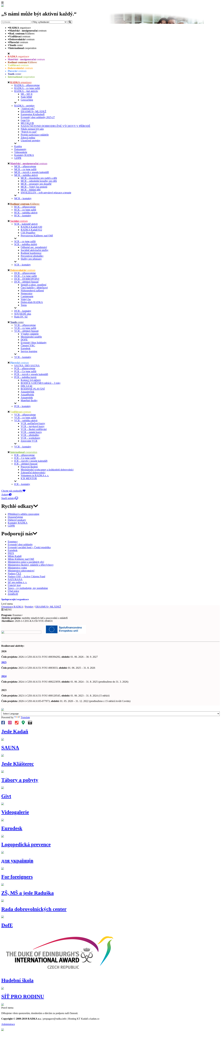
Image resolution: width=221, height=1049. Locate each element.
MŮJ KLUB (27, 123)
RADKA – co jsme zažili (27, 88)
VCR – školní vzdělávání (34, 429)
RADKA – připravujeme (27, 85)
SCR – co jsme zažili (25, 241)
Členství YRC (28, 345)
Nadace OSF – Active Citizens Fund (26, 576)
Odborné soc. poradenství (34, 247)
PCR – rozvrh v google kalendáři (31, 374)
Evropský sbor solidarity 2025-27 (38, 117)
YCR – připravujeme (25, 325)
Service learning (29, 351)
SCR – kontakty (22, 264)
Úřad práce (13, 591)
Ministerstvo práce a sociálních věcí (26, 562)
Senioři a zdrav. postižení (33, 284)
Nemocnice (26, 293)
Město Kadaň (15, 556)
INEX (11, 553)
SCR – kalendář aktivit (26, 224)
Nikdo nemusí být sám (32, 129)
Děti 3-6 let (26, 386)
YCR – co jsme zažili (25, 328)
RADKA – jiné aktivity (26, 91)
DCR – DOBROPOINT (26, 279)
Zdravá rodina (28, 137)
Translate (25, 717)
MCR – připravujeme (25, 166)
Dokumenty (20, 149)
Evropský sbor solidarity (20, 544)
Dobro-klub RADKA (32, 302)
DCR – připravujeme (25, 273)
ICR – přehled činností (25, 463)
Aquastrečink (27, 391)
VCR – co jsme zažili (25, 417)
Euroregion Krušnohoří (32, 114)
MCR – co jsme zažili (25, 169)
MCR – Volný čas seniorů (34, 186)
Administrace (8, 1024)
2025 (3, 662)
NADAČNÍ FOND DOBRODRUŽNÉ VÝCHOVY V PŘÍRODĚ (55, 126)
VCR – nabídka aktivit (25, 420)
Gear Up (25, 120)
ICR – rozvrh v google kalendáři (30, 461)
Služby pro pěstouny (31, 258)
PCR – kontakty (22, 406)
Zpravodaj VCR (29, 440)
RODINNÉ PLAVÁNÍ (33, 388)
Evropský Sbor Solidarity (34, 342)
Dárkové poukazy (17, 520)
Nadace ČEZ (14, 573)
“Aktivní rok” (28, 108)
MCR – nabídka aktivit (26, 175)
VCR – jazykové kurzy (32, 426)
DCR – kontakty (22, 311)
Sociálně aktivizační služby (34, 250)
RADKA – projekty (24, 105)
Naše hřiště (26, 97)
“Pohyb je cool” (29, 131)
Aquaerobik (27, 397)
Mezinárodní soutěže (31, 336)
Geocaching (27, 99)
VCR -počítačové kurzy (33, 423)
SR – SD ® (27, 94)
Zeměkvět (13, 594)
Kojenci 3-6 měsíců (31, 380)
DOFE (24, 339)
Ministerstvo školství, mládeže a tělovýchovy (31, 564)
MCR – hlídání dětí (30, 189)
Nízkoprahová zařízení (32, 290)
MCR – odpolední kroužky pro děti (39, 181)
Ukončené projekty (30, 140)
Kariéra (18, 146)
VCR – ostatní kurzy (31, 432)
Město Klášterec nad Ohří (21, 559)
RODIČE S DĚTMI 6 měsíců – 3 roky (41, 383)
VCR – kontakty (22, 446)
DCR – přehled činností (26, 281)
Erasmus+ (13, 541)
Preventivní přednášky (32, 256)
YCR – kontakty (22, 357)
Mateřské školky (29, 400)
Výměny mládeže (30, 333)
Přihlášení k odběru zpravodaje (23, 514)
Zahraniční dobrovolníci (33, 472)
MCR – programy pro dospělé (36, 183)
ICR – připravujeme (24, 455)
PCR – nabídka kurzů (25, 377)
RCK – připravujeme (25, 206)
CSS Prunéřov (28, 232)
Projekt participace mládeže (35, 134)
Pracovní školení (29, 466)
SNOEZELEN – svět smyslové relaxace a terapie (46, 192)
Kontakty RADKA (24, 155)
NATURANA (15, 579)
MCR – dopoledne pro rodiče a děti (39, 178)
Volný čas (26, 299)
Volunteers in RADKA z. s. (35, 475)
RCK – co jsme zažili (25, 209)
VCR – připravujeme (25, 414)
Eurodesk (25, 348)
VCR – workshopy (30, 438)
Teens (24, 305)
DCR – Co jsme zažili (25, 276)
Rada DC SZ (21, 316)
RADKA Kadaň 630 (31, 226)
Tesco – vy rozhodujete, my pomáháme (28, 588)
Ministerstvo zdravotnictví (21, 570)
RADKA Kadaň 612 (31, 229)
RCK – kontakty (22, 215)
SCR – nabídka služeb (25, 244)
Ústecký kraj (14, 585)
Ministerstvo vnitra (17, 567)
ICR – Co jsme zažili (25, 458)
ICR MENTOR (29, 478)
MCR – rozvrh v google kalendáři (31, 172)
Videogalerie (20, 152)
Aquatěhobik (27, 394)
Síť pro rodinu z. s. (17, 582)
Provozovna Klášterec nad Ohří (37, 235)
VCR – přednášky (30, 435)
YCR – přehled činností (26, 331)
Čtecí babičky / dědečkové (34, 287)
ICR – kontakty (22, 484)
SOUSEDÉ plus (22, 313)
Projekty (29, 606)
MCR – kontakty (23, 198)
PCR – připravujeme (24, 368)
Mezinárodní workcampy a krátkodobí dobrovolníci (47, 469)
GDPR (17, 158)
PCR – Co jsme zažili (25, 371)
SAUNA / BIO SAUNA (27, 365)
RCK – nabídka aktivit (25, 212)
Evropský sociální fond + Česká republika (29, 547)
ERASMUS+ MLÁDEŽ (33, 111)
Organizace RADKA (12, 606)
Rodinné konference (31, 253)
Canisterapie (27, 296)
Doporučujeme (15, 517)
